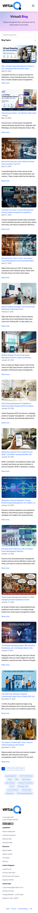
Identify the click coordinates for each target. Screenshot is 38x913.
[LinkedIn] (3, 824)
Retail (16, 779)
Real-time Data (7, 839)
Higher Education (10, 783)
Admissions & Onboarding (25, 783)
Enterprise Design (26, 790)
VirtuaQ (10, 779)
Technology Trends (23, 786)
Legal (7, 909)
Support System (7, 854)
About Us (5, 861)
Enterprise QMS (7, 842)
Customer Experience (9, 835)
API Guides (5, 858)
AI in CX (12, 786)
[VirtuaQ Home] (11, 6)
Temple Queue (9, 793)
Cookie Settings (23, 909)
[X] (9, 824)
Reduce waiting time (8, 831)
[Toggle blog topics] (35, 40)
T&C (31, 909)
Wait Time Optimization (26, 776)
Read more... (6, 83)
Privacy (13, 909)
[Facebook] (6, 824)
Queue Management (10, 776)
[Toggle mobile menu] (33, 5)
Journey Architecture (12, 790)
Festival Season (26, 779)
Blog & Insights (7, 850)
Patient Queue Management (24, 793)
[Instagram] (12, 824)
